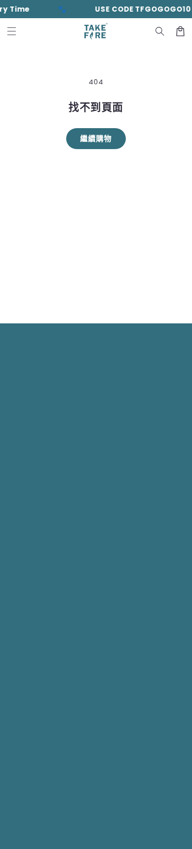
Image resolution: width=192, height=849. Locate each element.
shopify (108, 820)
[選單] (11, 31)
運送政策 (100, 834)
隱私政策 (171, 820)
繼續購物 (96, 138)
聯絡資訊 (131, 834)
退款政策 (140, 820)
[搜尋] (160, 31)
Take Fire (48, 820)
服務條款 (70, 834)
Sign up (96, 294)
